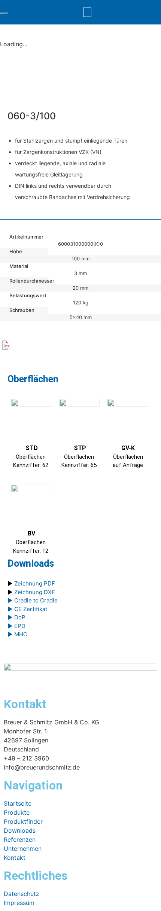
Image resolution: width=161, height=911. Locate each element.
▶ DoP (16, 617)
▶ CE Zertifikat (27, 609)
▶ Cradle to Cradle (32, 600)
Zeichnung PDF (34, 583)
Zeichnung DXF (34, 592)
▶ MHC (17, 634)
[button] (87, 12)
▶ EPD (16, 626)
